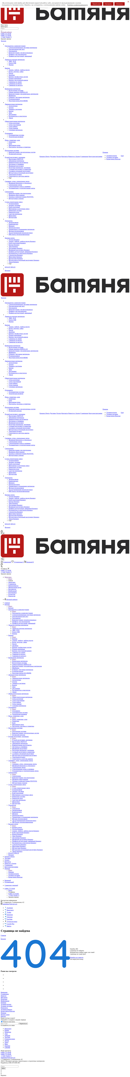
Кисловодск (12, 589)
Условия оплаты (6, 1004)
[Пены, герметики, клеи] (22, 138)
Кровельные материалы (20, 661)
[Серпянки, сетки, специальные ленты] (22, 180)
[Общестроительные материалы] (22, 120)
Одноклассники (12, 921)
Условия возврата (6, 1009)
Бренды (3, 1016)
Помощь (11, 872)
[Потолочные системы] (22, 149)
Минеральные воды (14, 587)
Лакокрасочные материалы (21, 678)
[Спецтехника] (22, 190)
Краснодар (11, 596)
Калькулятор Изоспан (8, 1011)
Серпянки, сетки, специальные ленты (24, 764)
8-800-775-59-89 (6, 34)
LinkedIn (7, 1047)
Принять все (96, 4)
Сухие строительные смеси (21, 788)
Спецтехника (16, 776)
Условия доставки (6, 1006)
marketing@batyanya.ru (10, 904)
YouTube (9, 919)
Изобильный (12, 591)
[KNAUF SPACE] (22, 265)
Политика (4, 999)
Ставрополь (12, 584)
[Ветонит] (22, 269)
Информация (5, 1001)
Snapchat (7, 1046)
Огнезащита (16, 711)
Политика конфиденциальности (77, 5)
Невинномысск (13, 586)
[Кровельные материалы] (22, 87)
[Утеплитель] (22, 219)
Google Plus (10, 924)
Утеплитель (16, 808)
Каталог (11, 608)
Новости (3, 996)
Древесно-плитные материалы (22, 628)
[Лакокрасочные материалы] (22, 102)
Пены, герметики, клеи (19, 719)
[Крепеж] (22, 66)
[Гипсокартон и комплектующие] (22, 44)
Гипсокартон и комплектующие (22, 613)
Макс (6, 1044)
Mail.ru (9, 926)
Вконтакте (10, 910)
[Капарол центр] (22, 236)
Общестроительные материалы (22, 697)
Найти (3, 1068)
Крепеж (14, 639)
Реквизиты (4, 1008)
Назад (10, 579)
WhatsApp (8, 1032)
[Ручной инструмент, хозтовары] (22, 156)
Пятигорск (11, 582)
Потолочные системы (19, 731)
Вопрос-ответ (5, 1014)
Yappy (6, 1042)
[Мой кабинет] (2, 531)
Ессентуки (11, 594)
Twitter (9, 912)
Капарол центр (17, 827)
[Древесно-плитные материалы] (22, 58)
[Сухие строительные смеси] (22, 200)
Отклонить (119, 4)
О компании (5, 994)
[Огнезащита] (22, 132)
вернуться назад (78, 959)
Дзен (6, 1034)
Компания (4, 992)
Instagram (10, 915)
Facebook (10, 908)
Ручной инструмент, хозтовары (22, 740)
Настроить (108, 4)
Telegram (9, 917)
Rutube (7, 1030)
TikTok (7, 1040)
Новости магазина (9, 1022)
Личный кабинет (6, 32)
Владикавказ (12, 592)
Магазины (4, 997)
